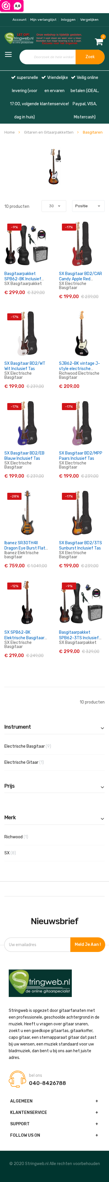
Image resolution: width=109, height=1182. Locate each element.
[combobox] (62, 57)
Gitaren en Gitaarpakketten (49, 132)
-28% (14, 496)
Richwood (23, 836)
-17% (69, 227)
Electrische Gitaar (30, 762)
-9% (14, 227)
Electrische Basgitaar (36, 746)
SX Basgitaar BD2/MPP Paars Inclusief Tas (80, 456)
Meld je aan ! (88, 944)
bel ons (35, 1076)
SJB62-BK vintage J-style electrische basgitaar (79, 368)
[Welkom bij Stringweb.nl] (18, 38)
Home (10, 132)
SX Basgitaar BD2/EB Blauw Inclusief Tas (24, 456)
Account (19, 20)
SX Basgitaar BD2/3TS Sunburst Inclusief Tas (80, 545)
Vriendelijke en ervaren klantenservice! (54, 90)
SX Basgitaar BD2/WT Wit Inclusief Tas (24, 366)
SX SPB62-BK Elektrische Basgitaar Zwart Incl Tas (24, 637)
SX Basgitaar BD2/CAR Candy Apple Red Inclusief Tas (80, 279)
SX (19, 853)
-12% (14, 586)
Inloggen (68, 20)
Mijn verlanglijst (43, 20)
